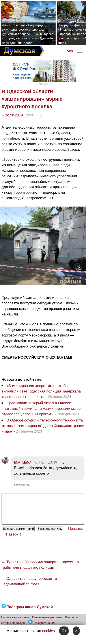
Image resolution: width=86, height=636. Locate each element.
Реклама (43, 84)
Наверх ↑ (14, 534)
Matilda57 (22, 462)
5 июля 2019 (12, 115)
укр (70, 51)
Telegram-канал (44, 622)
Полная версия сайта (15, 617)
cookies (48, 631)
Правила (75, 528)
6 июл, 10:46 (46, 462)
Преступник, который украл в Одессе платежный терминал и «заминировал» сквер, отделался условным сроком (42, 408)
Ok (64, 631)
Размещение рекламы (47, 617)
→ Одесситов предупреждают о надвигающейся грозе (29, 581)
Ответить (22, 485)
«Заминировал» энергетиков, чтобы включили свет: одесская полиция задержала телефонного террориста (41, 391)
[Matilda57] (5, 462)
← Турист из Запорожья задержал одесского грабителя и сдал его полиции (40, 565)
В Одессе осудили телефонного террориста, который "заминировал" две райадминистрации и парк (43, 425)
